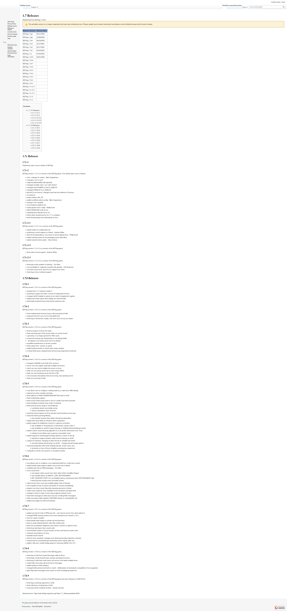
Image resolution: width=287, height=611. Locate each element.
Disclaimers (47, 606)
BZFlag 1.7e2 (28, 47)
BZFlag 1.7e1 (28, 50)
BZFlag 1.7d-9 (28, 57)
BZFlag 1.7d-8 (28, 60)
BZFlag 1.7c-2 (28, 96)
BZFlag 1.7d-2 (28, 80)
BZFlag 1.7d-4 (28, 73)
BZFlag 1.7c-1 (28, 100)
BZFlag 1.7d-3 (28, 77)
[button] (34, 6)
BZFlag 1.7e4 (28, 44)
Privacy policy (26, 606)
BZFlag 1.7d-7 (28, 64)
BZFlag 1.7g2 (28, 34)
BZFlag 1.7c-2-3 (29, 86)
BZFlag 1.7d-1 (28, 83)
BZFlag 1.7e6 (28, 40)
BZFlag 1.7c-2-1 (29, 93)
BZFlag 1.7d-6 (40, 20)
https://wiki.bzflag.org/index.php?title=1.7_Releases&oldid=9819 (56, 593)
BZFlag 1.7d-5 (28, 70)
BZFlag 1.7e (27, 54)
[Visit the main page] (10, 9)
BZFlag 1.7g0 (28, 37)
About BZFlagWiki (37, 606)
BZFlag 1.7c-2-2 (29, 90)
